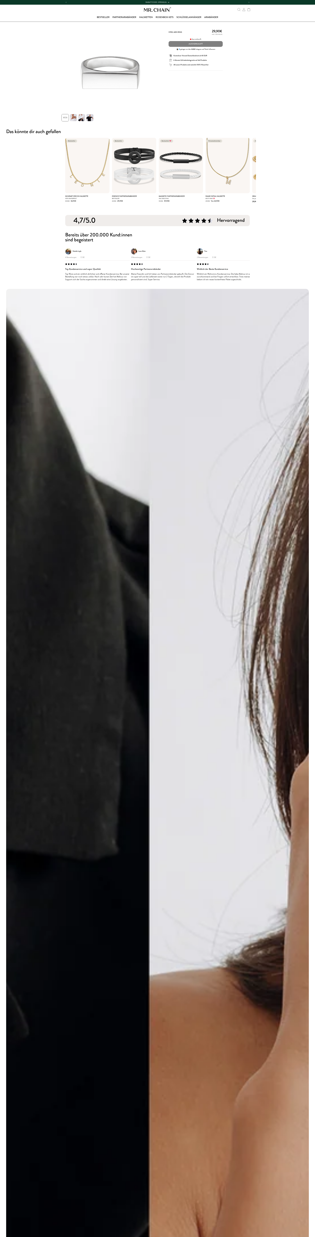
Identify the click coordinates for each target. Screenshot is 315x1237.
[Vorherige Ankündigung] (66, 2)
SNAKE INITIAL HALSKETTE (215, 196)
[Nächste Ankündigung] (249, 2)
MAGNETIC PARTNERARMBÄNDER (172, 196)
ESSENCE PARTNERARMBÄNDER (124, 196)
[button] (238, 9)
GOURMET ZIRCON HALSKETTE (76, 196)
